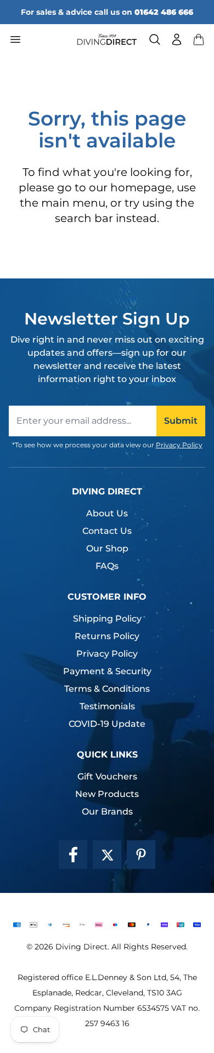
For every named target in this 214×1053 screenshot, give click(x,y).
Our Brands (107, 811)
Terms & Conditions (107, 689)
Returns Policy (107, 636)
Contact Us (107, 531)
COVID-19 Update (107, 724)
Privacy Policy (179, 445)
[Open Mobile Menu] (39, 39)
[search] (154, 39)
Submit (181, 420)
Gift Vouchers (107, 776)
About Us (107, 513)
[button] (198, 39)
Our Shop (107, 548)
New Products (107, 794)
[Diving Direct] (107, 39)
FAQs (107, 566)
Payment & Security (107, 671)
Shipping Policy (107, 618)
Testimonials (107, 706)
